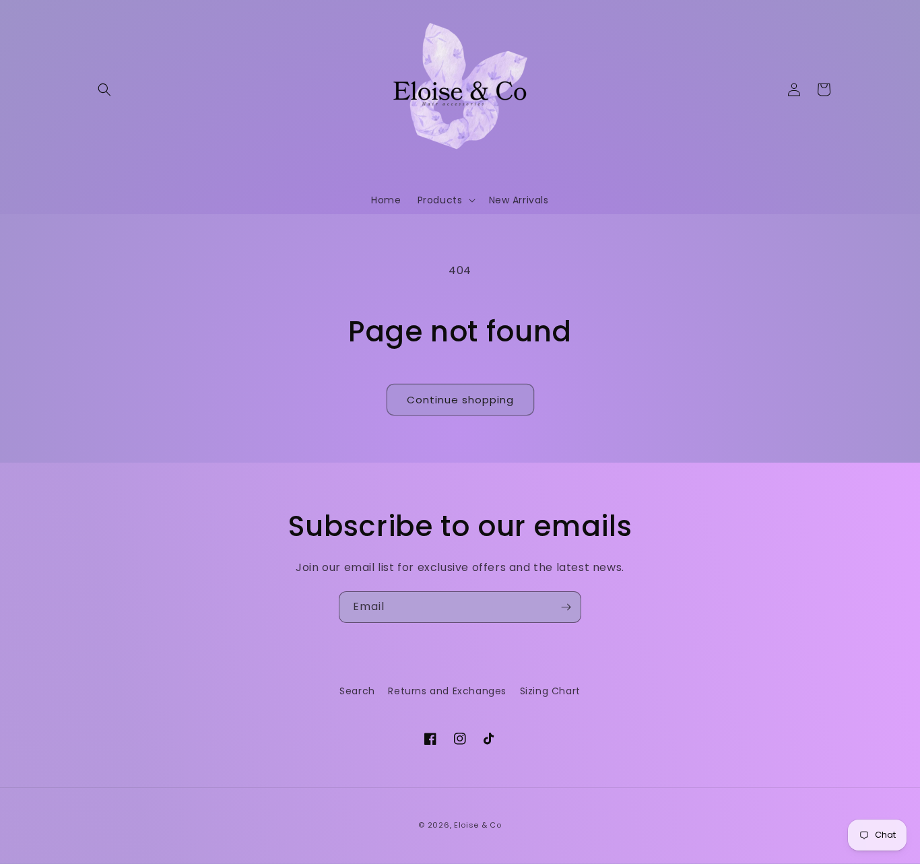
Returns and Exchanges (447, 691)
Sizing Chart (550, 691)
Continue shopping (460, 400)
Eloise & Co (478, 825)
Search (357, 691)
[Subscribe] (566, 607)
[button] (104, 89)
